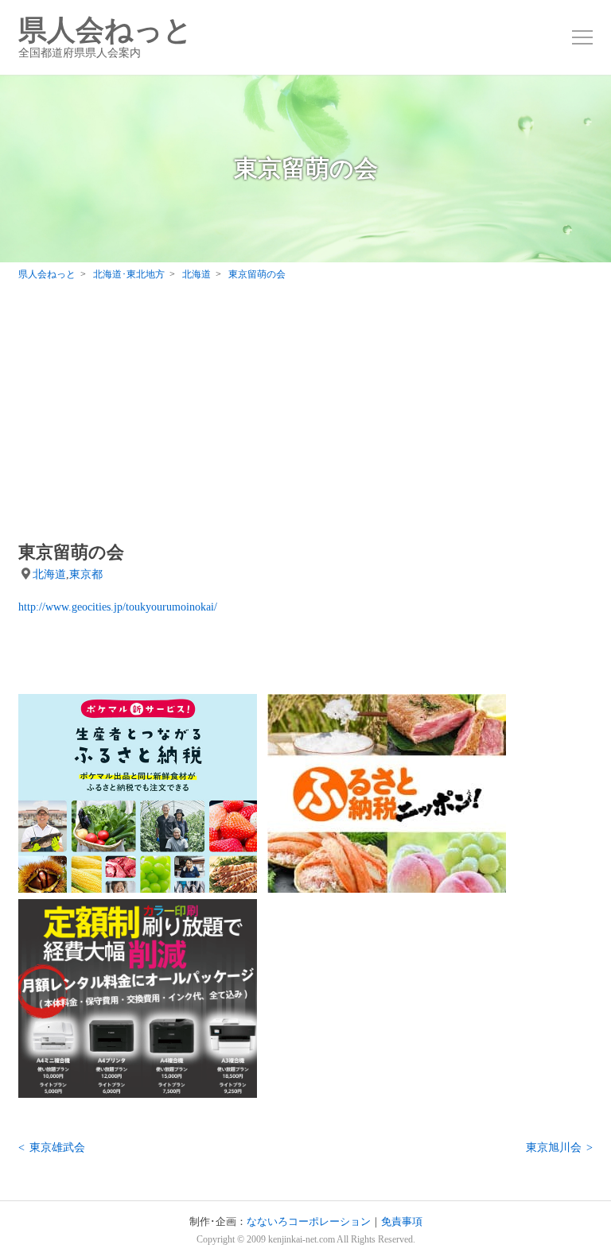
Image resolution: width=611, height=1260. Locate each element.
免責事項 (401, 1221)
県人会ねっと (105, 37)
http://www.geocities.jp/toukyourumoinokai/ (117, 606)
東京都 (86, 574)
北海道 (49, 574)
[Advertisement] (305, 415)
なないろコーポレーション (309, 1221)
